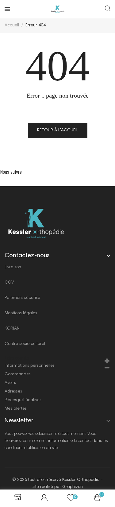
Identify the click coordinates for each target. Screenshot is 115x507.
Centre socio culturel (25, 344)
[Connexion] (44, 498)
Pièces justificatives (23, 400)
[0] (97, 499)
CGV (9, 283)
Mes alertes (16, 409)
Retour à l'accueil (57, 130)
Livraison (13, 267)
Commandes (18, 374)
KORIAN (12, 329)
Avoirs (10, 383)
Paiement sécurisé (22, 298)
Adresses (13, 391)
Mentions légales (21, 313)
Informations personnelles (30, 366)
